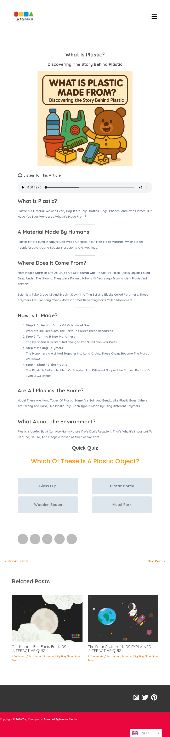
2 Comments (95, 656)
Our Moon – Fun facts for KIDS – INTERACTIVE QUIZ (40, 648)
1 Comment (19, 656)
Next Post (156, 561)
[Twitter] (145, 697)
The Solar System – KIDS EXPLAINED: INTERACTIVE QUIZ (120, 648)
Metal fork (122, 504)
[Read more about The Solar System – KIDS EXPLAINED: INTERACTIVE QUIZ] (123, 618)
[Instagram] (136, 697)
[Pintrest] (154, 697)
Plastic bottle (122, 486)
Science (49, 656)
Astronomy (35, 656)
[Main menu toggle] (154, 16)
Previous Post (16, 561)
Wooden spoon (48, 504)
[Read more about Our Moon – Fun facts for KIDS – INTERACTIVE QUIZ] (47, 618)
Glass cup (48, 486)
